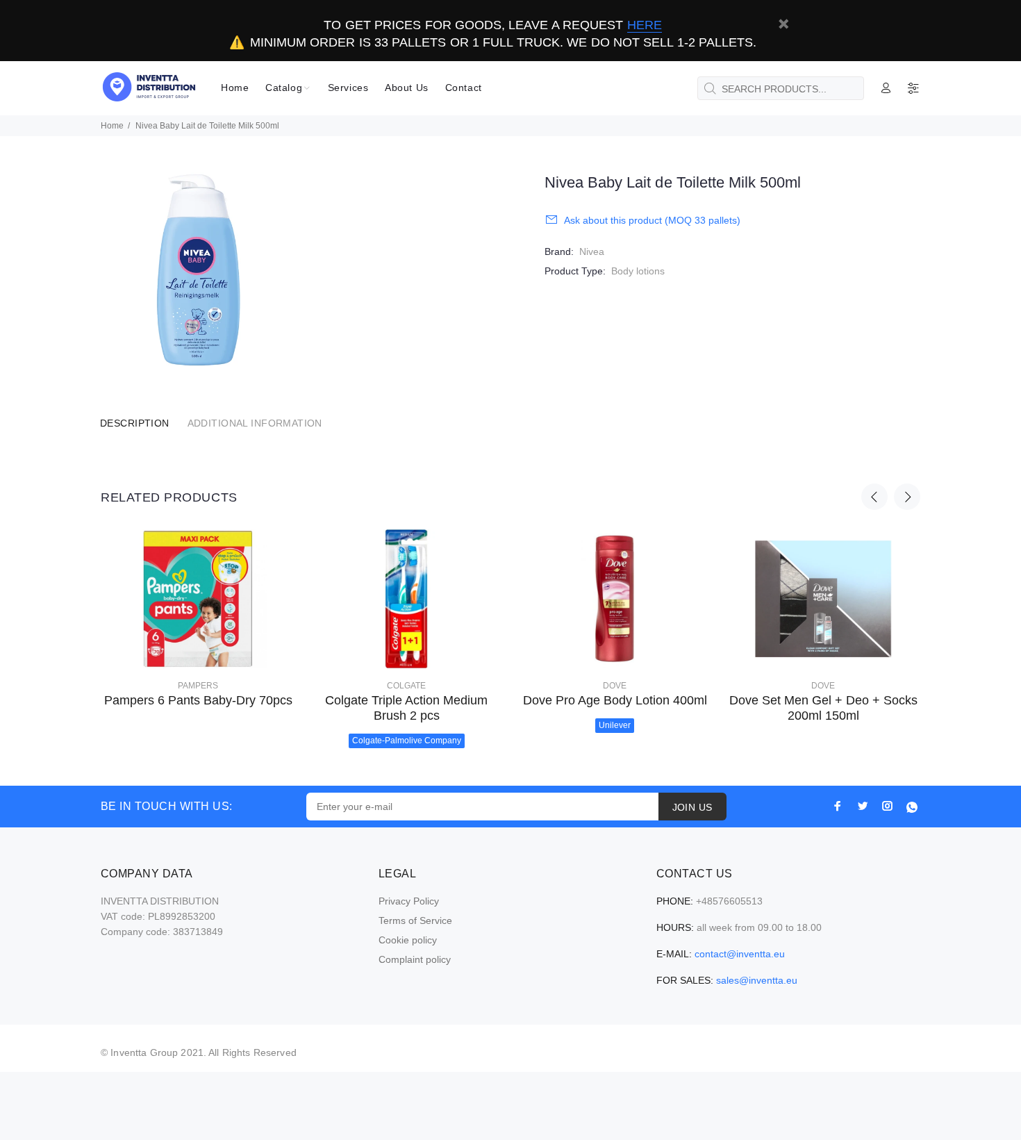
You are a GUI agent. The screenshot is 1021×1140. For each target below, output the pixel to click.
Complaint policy (415, 959)
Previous (874, 497)
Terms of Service (415, 920)
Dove (614, 686)
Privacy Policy (409, 901)
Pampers (198, 686)
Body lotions (638, 270)
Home (112, 126)
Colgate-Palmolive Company (406, 740)
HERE (644, 25)
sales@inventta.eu (756, 980)
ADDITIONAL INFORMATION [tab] (255, 423)
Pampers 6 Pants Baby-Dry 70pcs (198, 700)
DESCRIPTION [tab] (134, 423)
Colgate (406, 686)
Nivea (591, 251)
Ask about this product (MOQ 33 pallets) (652, 220)
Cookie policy (408, 939)
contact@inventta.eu (740, 953)
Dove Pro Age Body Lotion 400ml (615, 700)
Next (907, 497)
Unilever (615, 725)
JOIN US (692, 807)
